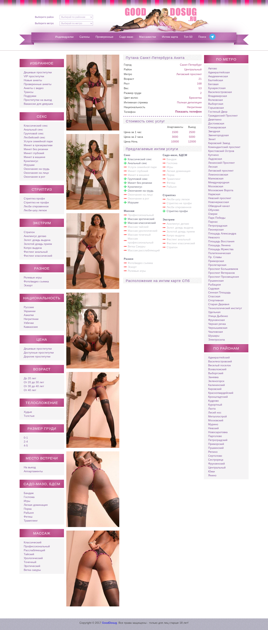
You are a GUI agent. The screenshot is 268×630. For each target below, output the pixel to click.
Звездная (214, 131)
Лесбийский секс (34, 137)
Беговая (213, 84)
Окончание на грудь (36, 168)
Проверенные (104, 36)
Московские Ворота (220, 190)
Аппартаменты (33, 471)
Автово (212, 68)
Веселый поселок (219, 365)
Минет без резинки (36, 149)
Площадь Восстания (221, 241)
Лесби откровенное (36, 206)
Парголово (215, 436)
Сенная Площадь (219, 292)
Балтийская (215, 80)
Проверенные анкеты (37, 84)
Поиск (202, 36)
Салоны (84, 36)
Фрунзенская (216, 319)
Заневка (213, 377)
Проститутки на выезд (38, 99)
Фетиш (28, 516)
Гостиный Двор (217, 111)
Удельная (214, 312)
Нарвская (214, 194)
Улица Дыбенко (218, 316)
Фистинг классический (38, 255)
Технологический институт (225, 308)
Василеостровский (220, 361)
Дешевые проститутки (38, 72)
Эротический (32, 566)
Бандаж (29, 493)
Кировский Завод (219, 143)
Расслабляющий (34, 550)
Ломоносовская (218, 174)
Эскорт (28, 285)
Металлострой (217, 416)
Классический (32, 542)
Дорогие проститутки (37, 356)
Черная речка (217, 323)
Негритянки (31, 319)
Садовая (213, 288)
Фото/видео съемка (36, 281)
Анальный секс (33, 129)
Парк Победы (216, 217)
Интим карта (170, 36)
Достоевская (216, 123)
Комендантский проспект (224, 147)
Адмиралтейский (219, 357)
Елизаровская (217, 127)
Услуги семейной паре (38, 141)
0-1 (26, 437)
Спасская (214, 296)
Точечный (30, 562)
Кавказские (31, 326)
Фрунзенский (216, 463)
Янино (212, 475)
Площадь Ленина (219, 245)
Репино (213, 451)
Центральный (193, 69)
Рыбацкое (214, 284)
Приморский (216, 443)
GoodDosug (109, 622)
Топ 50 (188, 36)
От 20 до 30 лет (34, 382)
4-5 (26, 445)
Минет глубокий (34, 153)
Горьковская (216, 107)
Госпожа (29, 497)
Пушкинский (216, 447)
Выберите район (44, 17)
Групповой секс (34, 133)
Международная (218, 182)
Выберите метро (44, 23)
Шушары (213, 335)
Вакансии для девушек (38, 103)
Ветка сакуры (32, 569)
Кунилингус (31, 161)
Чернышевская (217, 327)
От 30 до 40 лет (34, 386)
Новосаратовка (218, 432)
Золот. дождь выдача (37, 240)
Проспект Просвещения (223, 276)
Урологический (33, 558)
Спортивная (216, 300)
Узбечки (29, 322)
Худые (28, 411)
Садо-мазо (126, 36)
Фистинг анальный (36, 251)
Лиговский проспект (189, 74)
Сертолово (215, 455)
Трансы (28, 92)
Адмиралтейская (219, 72)
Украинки (30, 311)
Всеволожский (217, 369)
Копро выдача (33, 247)
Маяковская (215, 178)
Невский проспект (219, 198)
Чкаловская (215, 331)
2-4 (26, 441)
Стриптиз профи (34, 198)
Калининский (216, 385)
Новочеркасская (218, 202)
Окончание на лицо (36, 172)
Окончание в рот (34, 176)
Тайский (29, 554)
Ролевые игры (33, 277)
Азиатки (29, 315)
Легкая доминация (36, 504)
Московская (215, 186)
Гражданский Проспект (223, 115)
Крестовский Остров (221, 150)
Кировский (215, 388)
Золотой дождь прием (38, 243)
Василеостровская (220, 92)
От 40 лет (30, 390)
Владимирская (217, 95)
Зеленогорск (216, 381)
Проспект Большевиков (223, 268)
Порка (28, 508)
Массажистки (147, 36)
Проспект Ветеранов (221, 272)
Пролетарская (217, 264)
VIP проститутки (34, 76)
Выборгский (215, 373)
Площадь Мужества (220, 249)
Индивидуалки (64, 36)
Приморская (216, 261)
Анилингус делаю (35, 236)
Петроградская (217, 225)
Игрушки (29, 164)
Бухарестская (217, 88)
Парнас (213, 221)
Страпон (29, 232)
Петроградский (217, 440)
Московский (215, 420)
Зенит (212, 139)
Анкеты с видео (34, 88)
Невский (213, 428)
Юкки (211, 471)
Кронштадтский (218, 396)
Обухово (213, 209)
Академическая (218, 76)
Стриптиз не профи (36, 202)
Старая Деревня (218, 304)
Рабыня (29, 512)
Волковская (215, 99)
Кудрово (213, 400)
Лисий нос (214, 412)
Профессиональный (37, 546)
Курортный (215, 404)
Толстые (29, 415)
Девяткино (215, 119)
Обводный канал (219, 206)
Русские (29, 307)
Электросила (216, 339)
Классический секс (36, 125)
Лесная (213, 166)
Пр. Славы (215, 257)
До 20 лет (30, 378)
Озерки (212, 213)
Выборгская (215, 103)
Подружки (30, 95)
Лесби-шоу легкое (35, 210)
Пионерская (216, 229)
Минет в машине (34, 157)
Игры (27, 500)
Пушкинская (216, 280)
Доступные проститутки (39, 352)
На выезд (30, 467)
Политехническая (219, 253)
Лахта (212, 408)
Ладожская (215, 158)
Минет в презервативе (38, 145)
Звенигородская (218, 135)
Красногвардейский (220, 392)
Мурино (213, 424)
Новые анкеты (33, 80)
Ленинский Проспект (221, 162)
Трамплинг (31, 520)
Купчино (213, 154)
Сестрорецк (215, 459)
